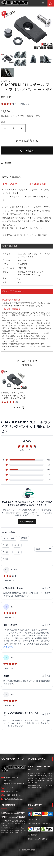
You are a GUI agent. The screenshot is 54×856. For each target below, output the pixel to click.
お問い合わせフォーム (24, 323)
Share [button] (8, 162)
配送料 (8, 116)
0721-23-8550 (8, 787)
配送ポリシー (18, 823)
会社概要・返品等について (14, 795)
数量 (3, 121)
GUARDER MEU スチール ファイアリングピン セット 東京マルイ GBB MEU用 (13, 395)
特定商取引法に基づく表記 (13, 799)
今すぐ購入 (27, 150)
